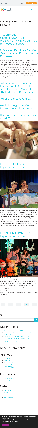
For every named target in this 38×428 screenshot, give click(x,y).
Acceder (32, 3)
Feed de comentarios (10, 396)
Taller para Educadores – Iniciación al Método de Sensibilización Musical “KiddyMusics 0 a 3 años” (17, 87)
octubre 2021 (8, 366)
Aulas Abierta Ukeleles (15, 98)
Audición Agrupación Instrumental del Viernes (16, 106)
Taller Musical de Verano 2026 (13, 331)
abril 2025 (7, 359)
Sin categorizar (8, 380)
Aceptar (6, 425)
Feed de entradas (9, 394)
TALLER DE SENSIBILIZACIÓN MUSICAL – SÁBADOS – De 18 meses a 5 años (18, 39)
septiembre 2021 (9, 368)
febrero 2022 (8, 364)
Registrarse (7, 390)
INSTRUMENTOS (9, 378)
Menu (35, 10)
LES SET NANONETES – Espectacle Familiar (16, 234)
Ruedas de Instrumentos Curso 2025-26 (16, 336)
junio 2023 (7, 360)
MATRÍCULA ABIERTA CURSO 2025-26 (16, 338)
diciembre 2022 (9, 362)
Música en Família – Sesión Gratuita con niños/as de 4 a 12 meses (19, 53)
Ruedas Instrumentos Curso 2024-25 (19, 116)
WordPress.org (8, 397)
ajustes (16, 421)
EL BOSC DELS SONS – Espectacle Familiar (16, 165)
